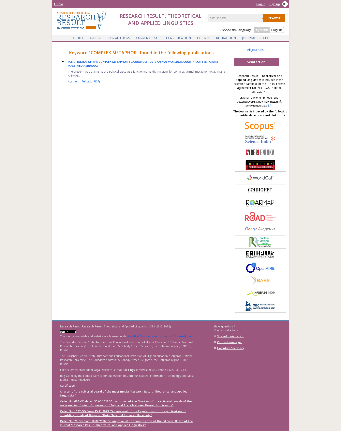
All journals (255, 50)
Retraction (226, 38)
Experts (203, 38)
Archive (95, 38)
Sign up (274, 4)
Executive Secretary (230, 348)
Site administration (230, 336)
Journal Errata (255, 38)
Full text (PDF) (91, 81)
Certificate (67, 385)
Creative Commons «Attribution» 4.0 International (159, 336)
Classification (178, 38)
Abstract (73, 81)
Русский (262, 30)
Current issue (148, 38)
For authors (119, 38)
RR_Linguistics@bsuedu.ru (139, 370)
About (77, 38)
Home (58, 4)
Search (274, 18)
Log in (260, 4)
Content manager (229, 342)
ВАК (270, 105)
